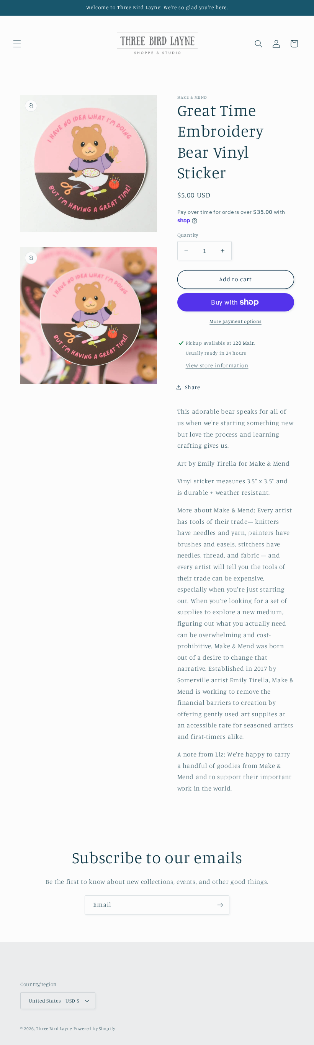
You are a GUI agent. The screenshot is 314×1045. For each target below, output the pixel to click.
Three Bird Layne (54, 1028)
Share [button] (192, 387)
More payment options (235, 321)
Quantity (187, 235)
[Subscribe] (220, 904)
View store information (217, 365)
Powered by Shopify (94, 1028)
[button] (17, 43)
